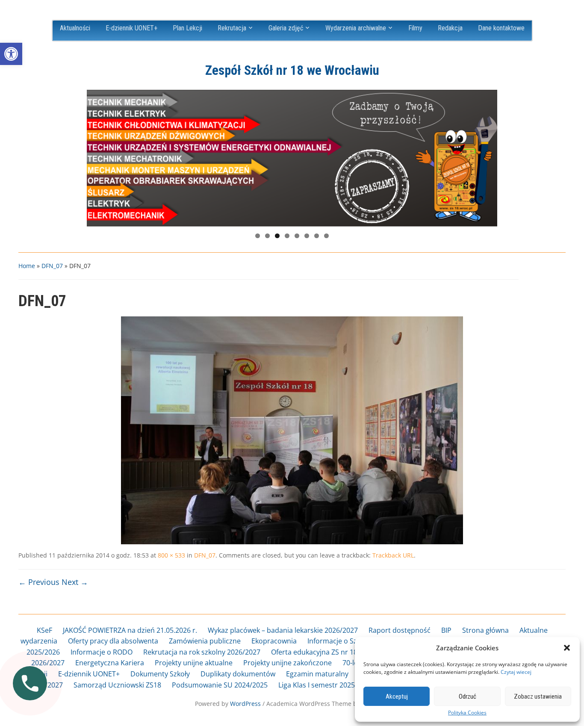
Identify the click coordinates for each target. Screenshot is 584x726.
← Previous (38, 582)
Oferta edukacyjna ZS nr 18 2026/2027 (331, 652)
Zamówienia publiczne (205, 641)
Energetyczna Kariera (109, 662)
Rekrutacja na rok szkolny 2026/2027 (201, 652)
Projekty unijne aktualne (194, 662)
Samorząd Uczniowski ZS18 (117, 685)
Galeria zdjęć (285, 28)
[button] (11, 54)
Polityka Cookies (467, 712)
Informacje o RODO (102, 652)
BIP (446, 630)
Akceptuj (397, 696)
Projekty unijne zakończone (287, 662)
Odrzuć (467, 696)
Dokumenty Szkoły (160, 674)
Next (486, 156)
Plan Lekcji (187, 28)
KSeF (44, 630)
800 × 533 (171, 555)
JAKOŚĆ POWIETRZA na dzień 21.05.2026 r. (130, 630)
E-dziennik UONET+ (131, 28)
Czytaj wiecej (516, 672)
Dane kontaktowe (501, 28)
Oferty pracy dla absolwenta (113, 641)
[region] (292, 158)
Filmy (415, 28)
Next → (75, 582)
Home (26, 266)
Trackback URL (393, 555)
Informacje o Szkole (338, 641)
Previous (97, 156)
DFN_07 (52, 266)
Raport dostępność (400, 630)
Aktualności (75, 28)
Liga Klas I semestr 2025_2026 (325, 685)
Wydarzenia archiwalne (355, 28)
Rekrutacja (232, 28)
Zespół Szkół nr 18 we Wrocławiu (292, 70)
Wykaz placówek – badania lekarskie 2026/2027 (283, 630)
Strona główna (485, 630)
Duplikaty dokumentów (238, 674)
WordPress (245, 703)
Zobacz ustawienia (538, 696)
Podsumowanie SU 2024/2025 (220, 685)
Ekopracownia (274, 641)
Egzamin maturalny (317, 674)
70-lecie (354, 662)
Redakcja (450, 28)
